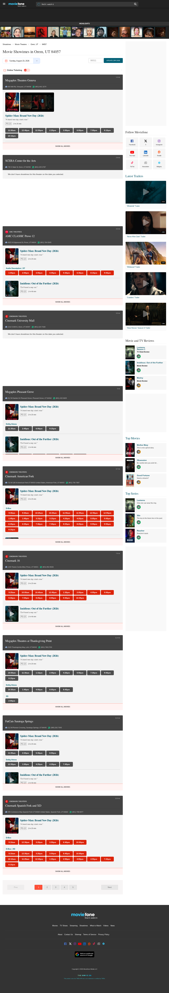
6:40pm (66, 842)
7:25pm (25, 598)
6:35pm (11, 524)
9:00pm (107, 273)
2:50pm (66, 859)
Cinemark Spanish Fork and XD (23, 805)
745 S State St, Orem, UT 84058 (19, 167)
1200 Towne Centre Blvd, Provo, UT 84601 (23, 567)
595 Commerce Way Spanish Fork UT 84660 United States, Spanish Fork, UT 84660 (38, 812)
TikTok (132, 166)
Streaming (74, 926)
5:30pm (66, 273)
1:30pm (52, 859)
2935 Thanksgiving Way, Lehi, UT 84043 (22, 647)
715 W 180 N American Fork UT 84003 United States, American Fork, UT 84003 (36, 483)
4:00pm (80, 859)
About (60, 934)
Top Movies (132, 438)
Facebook (132, 144)
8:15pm (93, 273)
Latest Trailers (134, 176)
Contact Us (68, 934)
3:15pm (39, 518)
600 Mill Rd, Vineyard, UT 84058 (19, 87)
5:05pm (93, 518)
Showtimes (7, 44)
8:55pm (52, 598)
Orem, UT (34, 44)
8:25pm (66, 524)
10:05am (25, 592)
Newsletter (145, 166)
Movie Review (142, 366)
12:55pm (94, 513)
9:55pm (93, 524)
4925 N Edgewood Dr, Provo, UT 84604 (22, 242)
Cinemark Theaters (18, 316)
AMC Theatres (15, 232)
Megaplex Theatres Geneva (20, 80)
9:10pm (11, 530)
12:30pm (25, 842)
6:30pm (80, 273)
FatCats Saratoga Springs (19, 721)
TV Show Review (143, 352)
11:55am (66, 513)
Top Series (131, 493)
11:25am (25, 859)
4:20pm (66, 518)
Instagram (159, 144)
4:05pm (93, 592)
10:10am (12, 859)
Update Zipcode (113, 60)
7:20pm (107, 859)
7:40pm (39, 524)
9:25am (12, 592)
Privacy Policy (103, 934)
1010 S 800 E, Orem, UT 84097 (19, 327)
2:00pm (25, 273)
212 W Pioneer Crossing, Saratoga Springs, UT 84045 (27, 728)
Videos (106, 926)
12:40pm (39, 859)
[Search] (135, 4)
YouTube (132, 155)
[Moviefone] (18, 4)
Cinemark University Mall (19, 320)
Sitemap (78, 934)
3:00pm (39, 273)
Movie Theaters (21, 44)
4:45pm (52, 273)
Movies (55, 926)
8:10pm (11, 865)
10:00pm (80, 842)
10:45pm (80, 598)
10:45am (39, 592)
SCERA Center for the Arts (20, 160)
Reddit (159, 155)
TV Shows (64, 926)
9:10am (12, 842)
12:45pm (53, 592)
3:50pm (52, 842)
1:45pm (11, 518)
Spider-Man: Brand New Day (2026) (24, 116)
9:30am (12, 513)
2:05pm (80, 592)
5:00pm (107, 592)
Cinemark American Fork (19, 476)
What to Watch (95, 926)
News (113, 926)
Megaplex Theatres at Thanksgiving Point (28, 641)
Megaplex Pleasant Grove (19, 392)
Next (110, 887)
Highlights (84, 24)
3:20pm (39, 842)
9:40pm (66, 598)
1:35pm (66, 592)
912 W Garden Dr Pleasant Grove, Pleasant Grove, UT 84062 (30, 398)
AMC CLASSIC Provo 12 (19, 236)
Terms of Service (89, 934)
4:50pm (93, 859)
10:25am (39, 513)
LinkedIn (145, 155)
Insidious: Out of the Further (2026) (39, 283)
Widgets (159, 166)
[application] (37, 102)
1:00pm (11, 273)
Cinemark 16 (12, 560)
